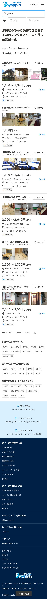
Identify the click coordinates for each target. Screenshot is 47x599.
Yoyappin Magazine (9, 543)
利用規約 (5, 479)
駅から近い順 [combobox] (20, 53)
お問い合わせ (6, 551)
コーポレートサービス (9, 470)
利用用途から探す (8, 456)
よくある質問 (6, 474)
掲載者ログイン (7, 499)
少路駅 (27, 333)
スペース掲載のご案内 (9, 490)
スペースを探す (7, 447)
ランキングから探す (9, 465)
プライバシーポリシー (9, 563)
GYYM (4, 532)
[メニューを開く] (42, 4)
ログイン (33, 4)
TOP (3, 333)
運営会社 (5, 555)
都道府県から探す (8, 461)
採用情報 (5, 559)
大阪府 (11, 333)
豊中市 (19, 333)
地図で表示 (25, 593)
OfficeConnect (7, 520)
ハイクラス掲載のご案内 (10, 495)
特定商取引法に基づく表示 (11, 568)
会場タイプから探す (9, 452)
